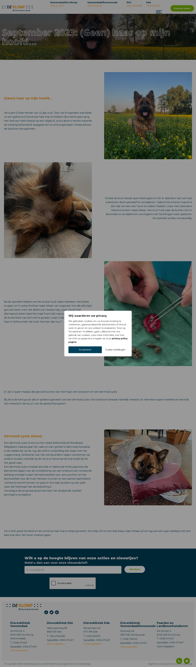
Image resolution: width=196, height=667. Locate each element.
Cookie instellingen (115, 349)
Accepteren (85, 349)
